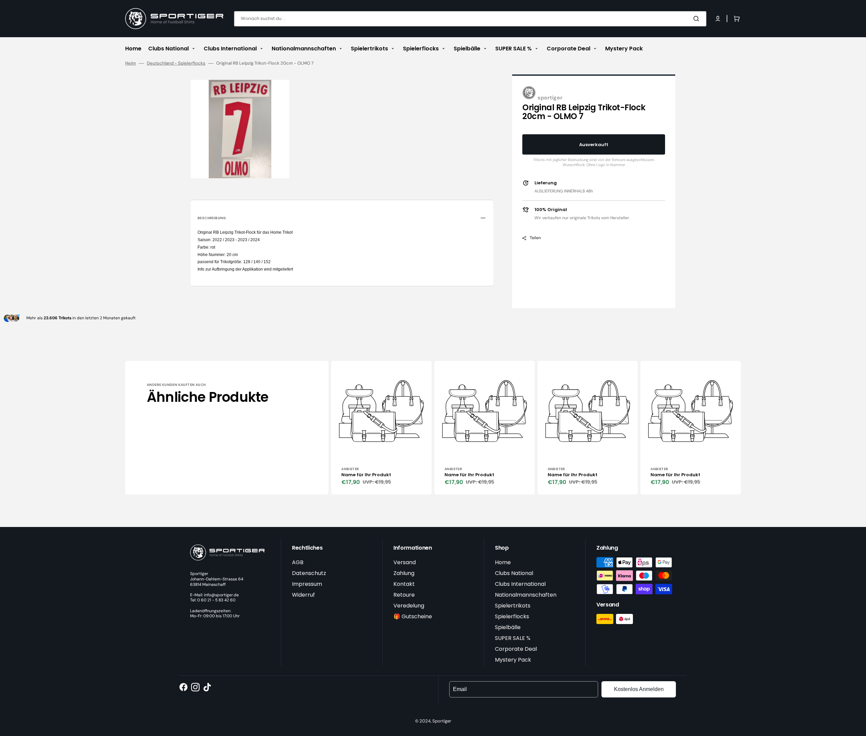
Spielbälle (508, 627)
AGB (297, 562)
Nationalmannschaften (525, 595)
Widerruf (303, 595)
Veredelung (408, 606)
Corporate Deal (516, 649)
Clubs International (520, 584)
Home (503, 562)
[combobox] (470, 18)
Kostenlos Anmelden (639, 689)
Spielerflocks (512, 616)
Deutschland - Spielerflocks (176, 63)
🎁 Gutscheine (412, 616)
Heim (130, 63)
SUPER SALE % (512, 638)
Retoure (404, 595)
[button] (717, 18)
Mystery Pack (513, 660)
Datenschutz (309, 573)
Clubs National (514, 573)
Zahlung (403, 573)
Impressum (307, 584)
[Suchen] (697, 18)
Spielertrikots (512, 606)
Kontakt (404, 584)
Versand (404, 562)
